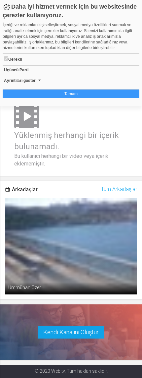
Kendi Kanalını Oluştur (71, 332)
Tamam (71, 94)
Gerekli (15, 59)
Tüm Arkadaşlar (119, 189)
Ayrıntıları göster (20, 80)
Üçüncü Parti (16, 70)
